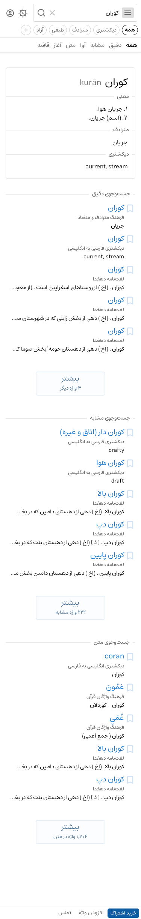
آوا (83, 45)
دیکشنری (106, 29)
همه (130, 29)
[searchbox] (89, 12)
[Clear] (53, 12)
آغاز (57, 45)
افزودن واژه (91, 912)
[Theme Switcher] (23, 14)
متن (71, 45)
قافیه (43, 45)
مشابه (97, 45)
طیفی (58, 29)
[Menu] (128, 12)
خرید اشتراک (123, 913)
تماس (64, 912)
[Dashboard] (10, 14)
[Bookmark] (130, 208)
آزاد (40, 29)
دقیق (115, 45)
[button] (40, 12)
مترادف (80, 29)
